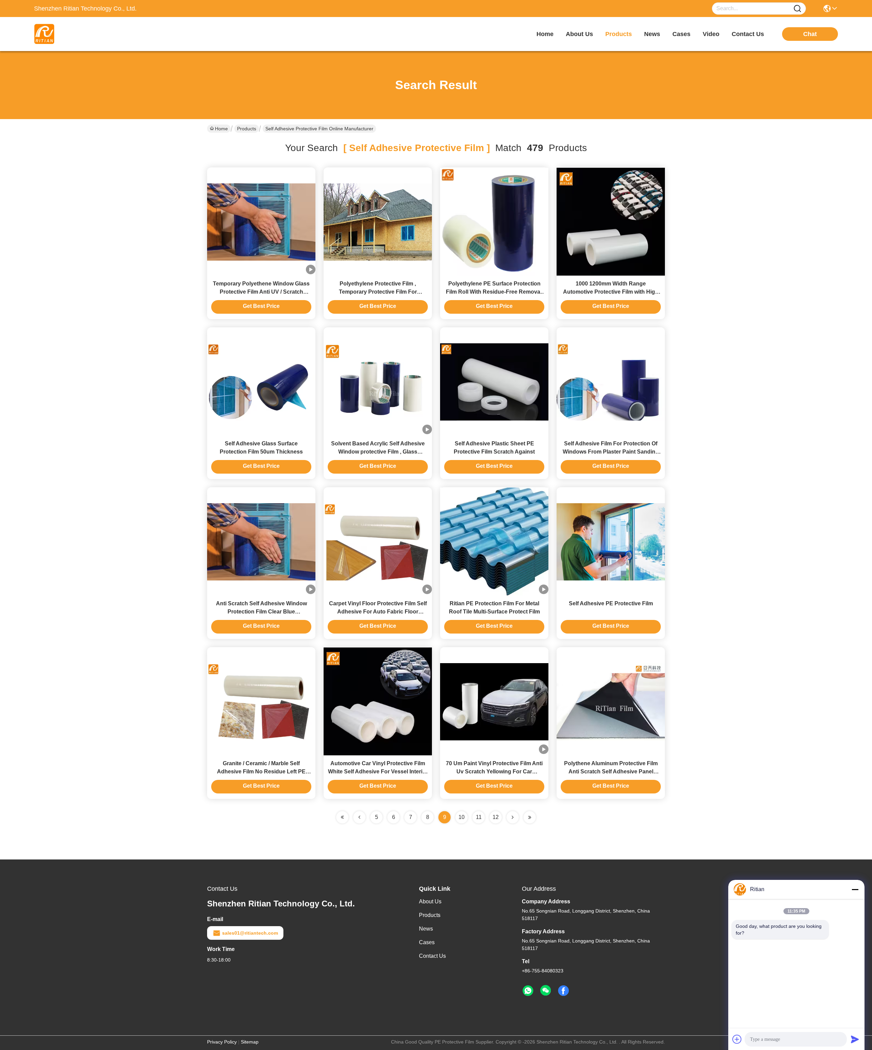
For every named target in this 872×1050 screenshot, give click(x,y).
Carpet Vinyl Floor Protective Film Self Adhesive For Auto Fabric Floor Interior (378, 612)
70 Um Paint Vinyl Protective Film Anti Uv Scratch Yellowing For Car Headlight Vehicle (494, 771)
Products (246, 128)
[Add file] (737, 1039)
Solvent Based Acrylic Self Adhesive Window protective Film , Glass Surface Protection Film (378, 452)
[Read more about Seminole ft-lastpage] (530, 817)
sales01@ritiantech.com (250, 933)
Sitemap (250, 1042)
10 (461, 817)
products (618, 34)
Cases (427, 942)
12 (496, 817)
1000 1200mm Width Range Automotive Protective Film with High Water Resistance (610, 292)
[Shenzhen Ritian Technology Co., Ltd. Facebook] (563, 991)
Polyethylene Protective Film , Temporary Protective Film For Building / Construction (378, 292)
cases (681, 34)
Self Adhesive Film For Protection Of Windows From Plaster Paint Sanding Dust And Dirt (611, 452)
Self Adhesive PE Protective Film (611, 603)
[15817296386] (528, 991)
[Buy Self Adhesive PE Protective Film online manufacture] (611, 541)
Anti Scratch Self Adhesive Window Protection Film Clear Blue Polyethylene (261, 612)
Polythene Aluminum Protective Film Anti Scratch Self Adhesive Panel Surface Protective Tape (611, 771)
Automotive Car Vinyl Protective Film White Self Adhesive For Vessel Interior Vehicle (378, 771)
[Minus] (855, 889)
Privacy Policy (222, 1042)
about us (579, 34)
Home (545, 34)
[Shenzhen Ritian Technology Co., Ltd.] (71, 34)
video (711, 34)
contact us (748, 34)
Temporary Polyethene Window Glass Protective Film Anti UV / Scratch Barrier (261, 292)
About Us (430, 901)
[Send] (855, 1039)
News (426, 929)
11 (479, 817)
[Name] (797, 8)
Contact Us (432, 956)
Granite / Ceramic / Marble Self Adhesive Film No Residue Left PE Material (261, 771)
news (652, 34)
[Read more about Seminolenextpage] (513, 817)
